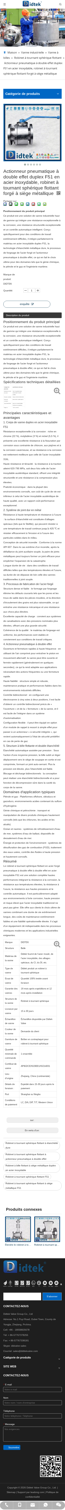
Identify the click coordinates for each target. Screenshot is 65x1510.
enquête (25, 304)
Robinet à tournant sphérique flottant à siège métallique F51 (29, 1185)
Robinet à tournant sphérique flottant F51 (27, 1176)
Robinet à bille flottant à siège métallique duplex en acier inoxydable (31, 1167)
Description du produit (17, 315)
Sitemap (11, 1492)
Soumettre (13, 1447)
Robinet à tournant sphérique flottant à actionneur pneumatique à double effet (26, 1156)
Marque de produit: (9, 276)
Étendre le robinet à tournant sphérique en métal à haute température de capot (18, 1244)
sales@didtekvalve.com (25, 1351)
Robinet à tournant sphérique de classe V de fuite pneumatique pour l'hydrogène (47, 1244)
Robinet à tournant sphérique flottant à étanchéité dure (32, 1145)
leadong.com (37, 1492)
